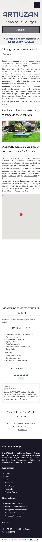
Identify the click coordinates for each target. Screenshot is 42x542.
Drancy (5, 178)
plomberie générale (9, 165)
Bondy (4, 176)
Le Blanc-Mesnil (30, 176)
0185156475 (21, 328)
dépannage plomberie (26, 165)
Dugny (19, 176)
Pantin (37, 173)
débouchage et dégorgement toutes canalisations (20, 163)
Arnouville (12, 176)
